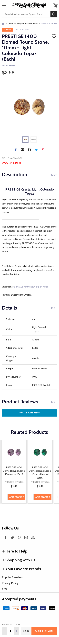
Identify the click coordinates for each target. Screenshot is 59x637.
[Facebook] (16, 150)
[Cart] (55, 5)
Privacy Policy (10, 583)
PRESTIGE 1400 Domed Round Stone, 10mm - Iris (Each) (14, 471)
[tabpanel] (14, 471)
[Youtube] (33, 538)
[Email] (23, 150)
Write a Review (8, 65)
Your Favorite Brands (23, 568)
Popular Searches (12, 577)
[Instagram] (26, 538)
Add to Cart (44, 631)
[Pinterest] (43, 150)
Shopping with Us (20, 560)
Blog (5, 588)
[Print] (29, 150)
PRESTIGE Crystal (22, 29)
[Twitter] (36, 150)
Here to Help (16, 551)
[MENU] (4, 5)
